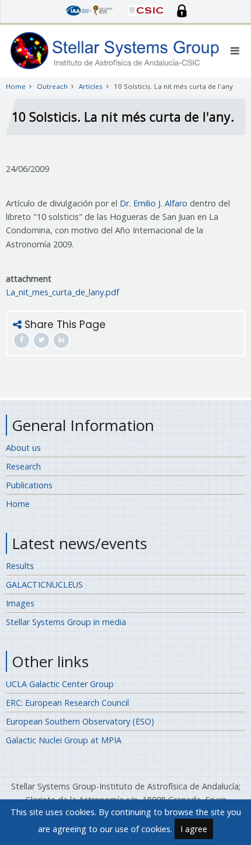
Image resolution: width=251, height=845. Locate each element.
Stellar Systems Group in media (66, 621)
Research (23, 466)
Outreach (52, 86)
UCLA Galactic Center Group (60, 683)
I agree (193, 828)
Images (20, 603)
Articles (91, 86)
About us (23, 447)
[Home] (115, 50)
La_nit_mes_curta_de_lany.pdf (62, 292)
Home (16, 86)
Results (20, 565)
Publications (29, 485)
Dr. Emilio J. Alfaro (153, 203)
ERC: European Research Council (67, 702)
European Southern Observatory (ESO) (80, 721)
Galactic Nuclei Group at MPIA (63, 740)
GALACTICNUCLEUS (44, 584)
